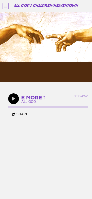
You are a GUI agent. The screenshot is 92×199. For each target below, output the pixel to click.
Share (22, 114)
